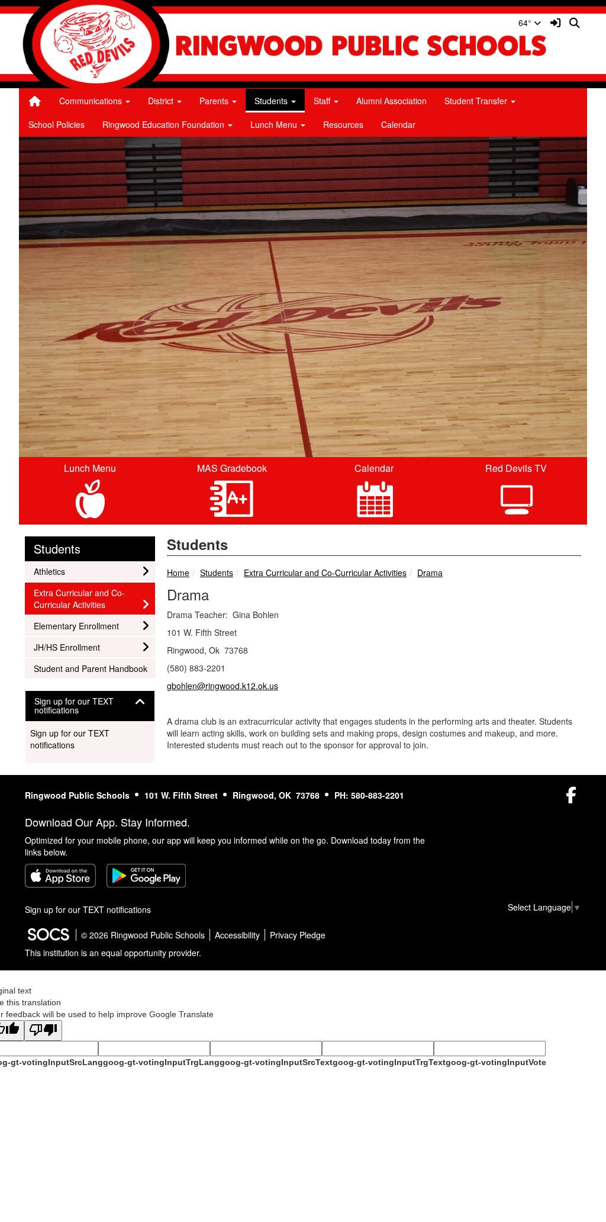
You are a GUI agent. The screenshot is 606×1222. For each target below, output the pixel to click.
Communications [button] (91, 101)
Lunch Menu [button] (274, 124)
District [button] (162, 101)
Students (216, 572)
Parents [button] (215, 101)
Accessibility (237, 935)
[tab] (89, 706)
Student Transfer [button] (477, 101)
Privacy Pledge (297, 935)
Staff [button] (323, 101)
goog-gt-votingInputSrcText (276, 1062)
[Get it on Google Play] (146, 875)
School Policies (56, 124)
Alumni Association (391, 101)
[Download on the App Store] (60, 875)
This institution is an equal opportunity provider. (113, 953)
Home (178, 572)
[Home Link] (35, 100)
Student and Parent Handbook (90, 668)
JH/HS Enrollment (66, 647)
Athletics (49, 571)
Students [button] (272, 101)
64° (526, 22)
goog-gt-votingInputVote (496, 1062)
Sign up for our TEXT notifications (69, 739)
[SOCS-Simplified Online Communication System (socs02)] (48, 935)
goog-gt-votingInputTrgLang (161, 1062)
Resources (343, 124)
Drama (430, 572)
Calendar (398, 124)
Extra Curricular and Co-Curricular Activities (325, 572)
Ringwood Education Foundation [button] (164, 124)
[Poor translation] (43, 1030)
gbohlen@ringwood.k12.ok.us (222, 686)
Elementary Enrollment (76, 625)
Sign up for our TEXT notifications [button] (74, 706)
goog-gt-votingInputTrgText (389, 1062)
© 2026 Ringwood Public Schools (143, 935)
